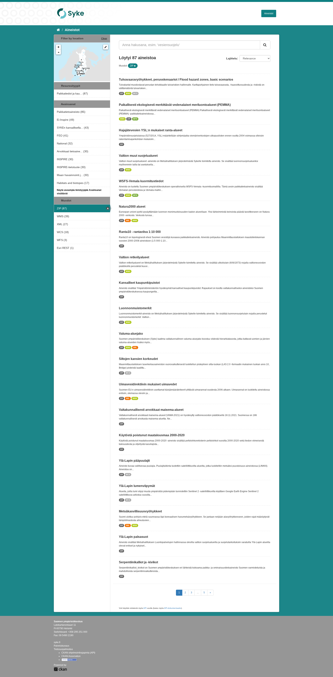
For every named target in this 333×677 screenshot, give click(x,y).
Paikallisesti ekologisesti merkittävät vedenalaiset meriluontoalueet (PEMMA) (175, 104)
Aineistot (268, 13)
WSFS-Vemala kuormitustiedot (141, 181)
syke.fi (57, 642)
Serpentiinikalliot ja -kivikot (138, 562)
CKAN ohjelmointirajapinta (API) (78, 652)
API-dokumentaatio (172, 608)
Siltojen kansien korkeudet (138, 358)
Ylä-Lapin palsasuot (133, 536)
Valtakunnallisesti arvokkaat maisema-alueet (151, 409)
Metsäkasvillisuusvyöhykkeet (140, 511)
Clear (104, 38)
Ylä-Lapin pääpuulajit (134, 460)
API (145, 608)
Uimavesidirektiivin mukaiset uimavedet (148, 384)
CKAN (60, 669)
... (198, 592)
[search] (265, 44)
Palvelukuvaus (61, 645)
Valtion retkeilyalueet (134, 257)
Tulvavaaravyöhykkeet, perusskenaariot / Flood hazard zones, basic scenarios (176, 79)
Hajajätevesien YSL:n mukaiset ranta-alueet (150, 130)
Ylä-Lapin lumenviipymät (137, 486)
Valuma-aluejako (131, 333)
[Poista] (135, 66)
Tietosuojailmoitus (63, 649)
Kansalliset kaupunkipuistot (139, 282)
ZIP (121, 93)
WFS (135, 119)
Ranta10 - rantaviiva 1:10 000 (140, 231)
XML (128, 220)
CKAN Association (71, 656)
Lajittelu (231, 58)
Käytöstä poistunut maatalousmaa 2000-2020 (152, 435)
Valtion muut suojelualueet (138, 155)
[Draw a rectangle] (105, 47)
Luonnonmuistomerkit (135, 308)
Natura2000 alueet (132, 206)
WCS (135, 93)
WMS (128, 93)
